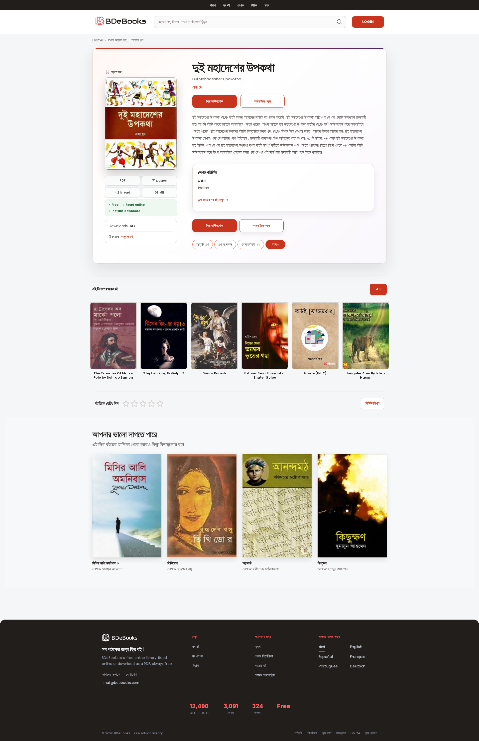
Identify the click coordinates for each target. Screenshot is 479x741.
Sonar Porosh (214, 373)
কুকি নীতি (326, 733)
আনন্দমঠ (246, 563)
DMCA (355, 733)
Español (326, 656)
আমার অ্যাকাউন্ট (265, 675)
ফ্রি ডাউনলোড (214, 101)
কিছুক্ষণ (322, 563)
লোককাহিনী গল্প (250, 244)
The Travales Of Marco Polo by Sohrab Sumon (113, 375)
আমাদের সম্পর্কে (111, 674)
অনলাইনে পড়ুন (262, 101)
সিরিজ (254, 5)
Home (97, 40)
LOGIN (368, 21)
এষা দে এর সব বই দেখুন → (213, 199)
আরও (275, 244)
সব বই (226, 5)
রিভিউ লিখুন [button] (372, 403)
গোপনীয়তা (312, 733)
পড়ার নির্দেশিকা (264, 656)
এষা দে (197, 87)
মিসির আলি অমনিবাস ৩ (105, 563)
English (356, 646)
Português (328, 666)
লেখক (240, 5)
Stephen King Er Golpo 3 (163, 373)
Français (357, 656)
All (378, 289)
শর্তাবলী (298, 733)
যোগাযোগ (131, 674)
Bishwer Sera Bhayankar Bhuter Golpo (264, 375)
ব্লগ (267, 5)
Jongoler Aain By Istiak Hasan (365, 375)
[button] (113, 71)
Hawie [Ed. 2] (315, 373)
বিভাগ (213, 5)
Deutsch (357, 666)
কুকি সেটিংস (371, 733)
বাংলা (322, 646)
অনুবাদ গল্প (137, 40)
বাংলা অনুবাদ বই (117, 40)
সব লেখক (197, 656)
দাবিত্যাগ (341, 733)
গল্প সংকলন (225, 244)
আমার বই (261, 665)
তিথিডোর (172, 563)
